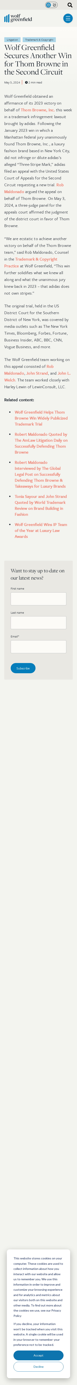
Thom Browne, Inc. (38, 110)
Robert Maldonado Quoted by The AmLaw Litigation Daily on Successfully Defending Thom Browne (41, 443)
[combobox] (68, 5)
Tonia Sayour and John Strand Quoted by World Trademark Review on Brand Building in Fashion (41, 505)
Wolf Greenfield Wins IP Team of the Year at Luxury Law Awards (41, 530)
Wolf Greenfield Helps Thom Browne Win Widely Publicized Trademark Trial (41, 418)
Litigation (12, 40)
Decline (39, 1366)
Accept (38, 1355)
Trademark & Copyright (39, 40)
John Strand (37, 373)
